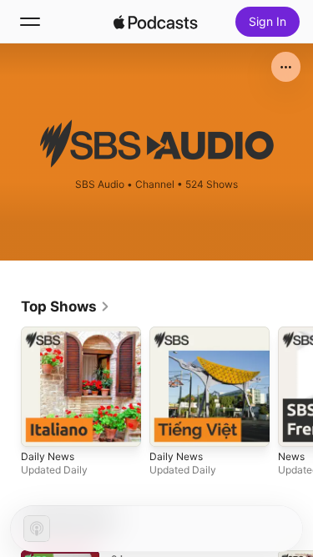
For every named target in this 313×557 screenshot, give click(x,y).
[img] (156, 21)
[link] (65, 306)
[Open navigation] (30, 21)
